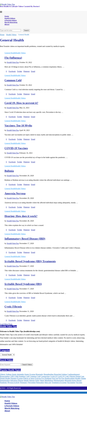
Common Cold (13, 80)
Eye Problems (46, 378)
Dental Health (5, 378)
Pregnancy (24, 382)
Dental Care (80, 376)
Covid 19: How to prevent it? (21, 102)
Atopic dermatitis (18, 374)
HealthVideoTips (13, 62)
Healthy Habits (80, 378)
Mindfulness (49, 380)
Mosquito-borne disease (73, 380)
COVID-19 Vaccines (16, 148)
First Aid (55, 378)
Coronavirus (45, 376)
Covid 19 (60, 376)
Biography (39, 374)
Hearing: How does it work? (21, 216)
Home (7, 16)
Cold (27, 376)
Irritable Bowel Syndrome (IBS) (23, 283)
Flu (60, 378)
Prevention (32, 382)
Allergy (2, 374)
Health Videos (10, 18)
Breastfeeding (49, 374)
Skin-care (47, 382)
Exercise (38, 378)
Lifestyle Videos (11, 20)
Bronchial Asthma (60, 374)
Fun (62, 378)
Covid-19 (53, 376)
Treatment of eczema (59, 382)
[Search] (0, 28)
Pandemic (3, 382)
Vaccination (71, 382)
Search (26, 30)
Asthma (8, 374)
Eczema (20, 378)
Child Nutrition (19, 376)
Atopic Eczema (29, 374)
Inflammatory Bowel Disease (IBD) (25, 238)
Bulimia (9, 170)
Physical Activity (13, 382)
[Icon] (5, 51)
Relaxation (40, 382)
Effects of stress (28, 378)
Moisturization (59, 380)
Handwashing (70, 378)
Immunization (5, 380)
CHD (12, 376)
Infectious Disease (16, 380)
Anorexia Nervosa (15, 193)
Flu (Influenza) (13, 57)
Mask (42, 380)
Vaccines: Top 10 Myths (18, 125)
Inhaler (26, 380)
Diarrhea (13, 378)
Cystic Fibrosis (13, 306)
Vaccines (79, 382)
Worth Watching (11, 22)
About (7, 24)
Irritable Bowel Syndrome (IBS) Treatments (30, 261)
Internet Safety (34, 380)
